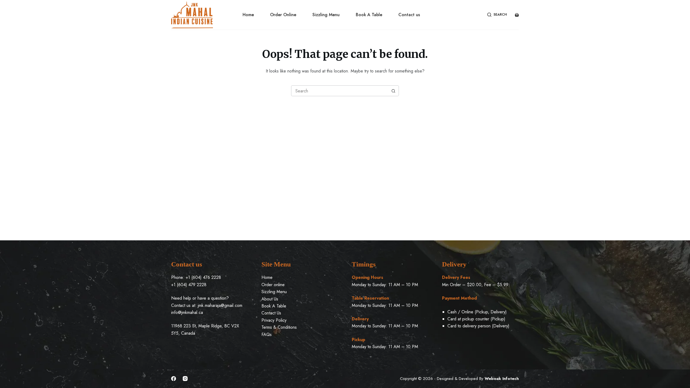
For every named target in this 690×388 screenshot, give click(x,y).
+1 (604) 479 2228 (188, 285)
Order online (273, 285)
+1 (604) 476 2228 (203, 277)
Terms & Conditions (279, 327)
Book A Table (369, 15)
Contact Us (271, 313)
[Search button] (393, 90)
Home (248, 15)
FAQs (266, 334)
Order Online (283, 15)
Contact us (409, 15)
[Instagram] (185, 378)
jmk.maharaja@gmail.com (220, 305)
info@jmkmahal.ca (187, 312)
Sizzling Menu (326, 15)
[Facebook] (173, 378)
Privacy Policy (274, 320)
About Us (269, 299)
